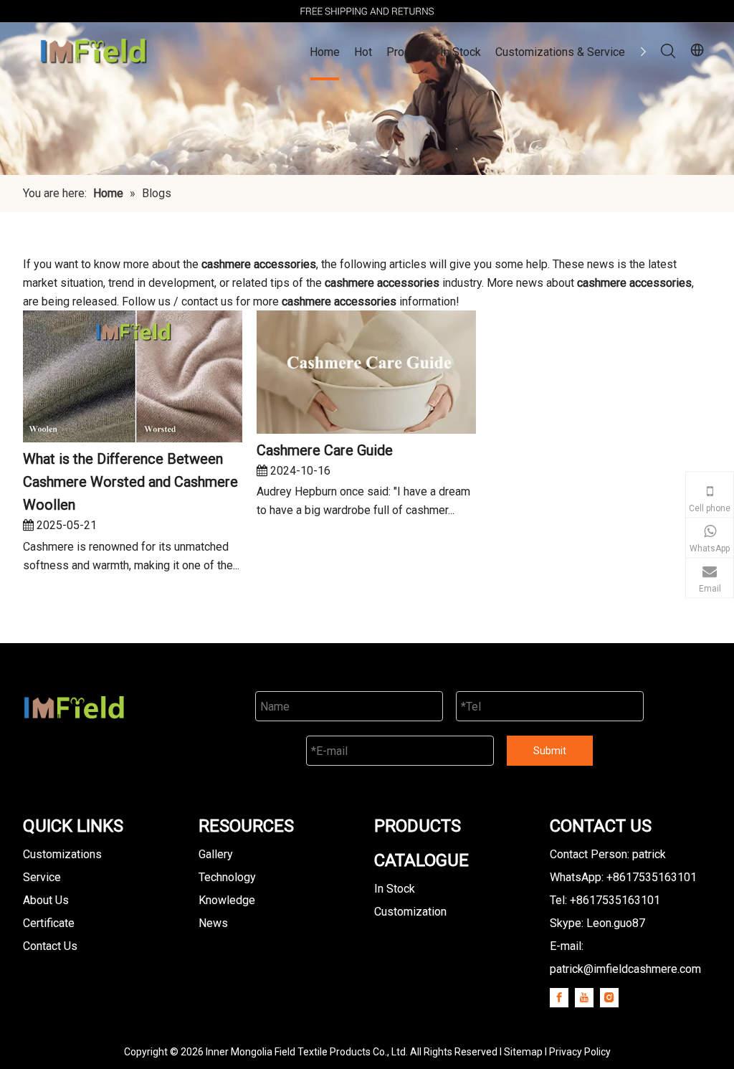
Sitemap (523, 1052)
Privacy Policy (580, 1052)
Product (406, 52)
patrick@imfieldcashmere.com (625, 969)
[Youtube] (584, 997)
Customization (410, 911)
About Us (46, 900)
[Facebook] (559, 997)
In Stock (460, 52)
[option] (367, 11)
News (213, 923)
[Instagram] (609, 997)
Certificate (49, 923)
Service (42, 877)
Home (325, 52)
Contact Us (50, 946)
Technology (227, 877)
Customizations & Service (560, 52)
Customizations (62, 854)
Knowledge (227, 900)
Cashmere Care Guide (325, 450)
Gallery (216, 854)
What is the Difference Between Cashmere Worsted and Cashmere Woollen (130, 481)
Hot (363, 52)
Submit (549, 750)
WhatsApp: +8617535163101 (623, 877)
